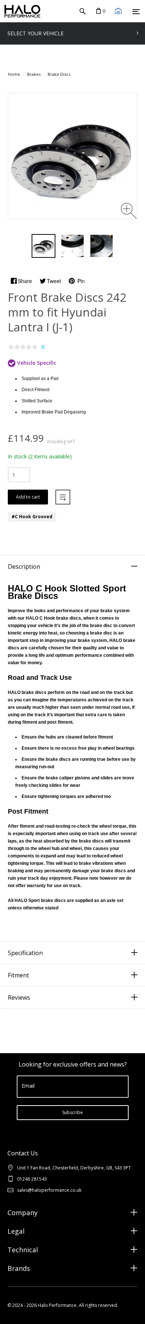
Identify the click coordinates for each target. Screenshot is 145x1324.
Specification (25, 953)
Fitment (18, 975)
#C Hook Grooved (32, 516)
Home (14, 74)
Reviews (19, 997)
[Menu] (136, 11)
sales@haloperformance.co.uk (49, 1190)
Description (24, 566)
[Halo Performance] (20, 11)
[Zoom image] (129, 211)
